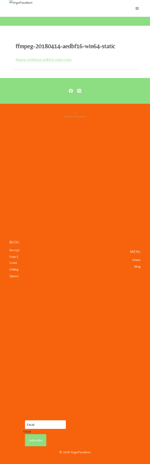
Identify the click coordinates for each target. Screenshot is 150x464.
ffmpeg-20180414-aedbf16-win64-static (44, 59)
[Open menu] (137, 8)
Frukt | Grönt (13, 260)
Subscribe (36, 440)
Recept (14, 250)
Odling (14, 269)
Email (27, 431)
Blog (137, 266)
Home (136, 260)
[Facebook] (71, 91)
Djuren (13, 276)
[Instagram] (79, 91)
